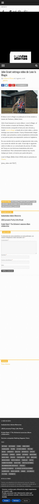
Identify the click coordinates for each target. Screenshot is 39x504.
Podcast (22, 465)
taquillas (24, 460)
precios (13, 457)
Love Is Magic (10, 130)
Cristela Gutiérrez (27, 463)
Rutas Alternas (5, 364)
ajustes (4, 497)
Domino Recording (7, 463)
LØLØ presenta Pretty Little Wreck (12, 220)
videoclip (16, 206)
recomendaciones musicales (10, 465)
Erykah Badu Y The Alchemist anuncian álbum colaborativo (15, 225)
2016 (28, 457)
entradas (25, 454)
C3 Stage (4, 474)
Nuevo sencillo (15, 460)
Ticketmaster (21, 457)
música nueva (5, 460)
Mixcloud (33, 457)
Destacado (12, 446)
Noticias (29, 204)
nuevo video (5, 457)
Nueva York (17, 463)
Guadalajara (5, 449)
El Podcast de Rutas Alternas (23, 468)
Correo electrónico (7, 260)
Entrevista (25, 452)
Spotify (32, 452)
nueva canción (15, 471)
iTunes (3, 159)
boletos (17, 452)
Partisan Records (7, 206)
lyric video (22, 204)
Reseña (13, 449)
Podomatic (12, 474)
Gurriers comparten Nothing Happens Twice (15, 438)
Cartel (31, 460)
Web (2, 265)
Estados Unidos (21, 449)
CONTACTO (4, 7)
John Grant (5, 204)
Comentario (5, 240)
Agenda (18, 454)
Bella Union (15, 201)
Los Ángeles (30, 471)
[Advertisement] (19, 32)
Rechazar (16, 500)
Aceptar (6, 500)
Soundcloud (5, 471)
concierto (10, 452)
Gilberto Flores (8, 78)
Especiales (5, 454)
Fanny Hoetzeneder (25, 201)
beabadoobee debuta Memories (11, 216)
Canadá (23, 471)
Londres (12, 454)
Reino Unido (26, 446)
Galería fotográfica (7, 468)
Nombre (4, 255)
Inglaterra (33, 454)
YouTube (30, 449)
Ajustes (26, 500)
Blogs (3, 452)
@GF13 (5, 80)
